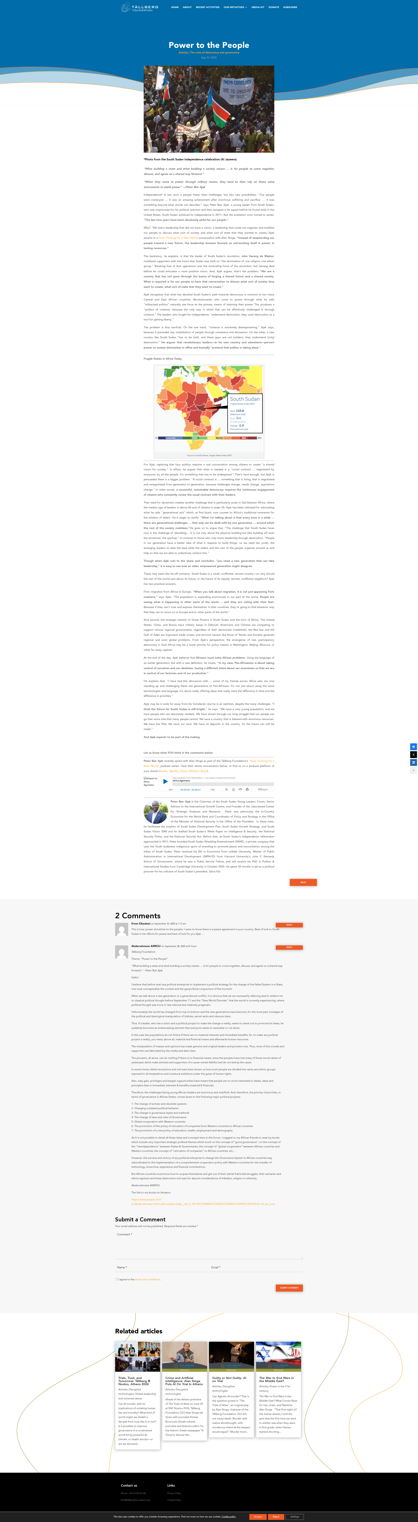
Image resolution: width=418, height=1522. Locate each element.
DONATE (274, 7)
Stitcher (193, 771)
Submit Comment (289, 1288)
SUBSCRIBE (290, 7)
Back (303, 882)
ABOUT (187, 7)
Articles (183, 52)
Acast (183, 771)
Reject (276, 1517)
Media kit (258, 7)
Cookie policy (229, 1517)
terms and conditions (147, 1279)
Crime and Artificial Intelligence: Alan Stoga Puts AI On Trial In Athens (184, 1381)
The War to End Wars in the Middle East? (276, 1380)
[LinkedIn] (413, 762)
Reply (289, 925)
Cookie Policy (174, 1500)
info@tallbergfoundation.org (135, 1500)
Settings (294, 1517)
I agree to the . (139, 1279)
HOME (175, 7)
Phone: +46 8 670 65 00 (133, 1493)
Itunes (163, 771)
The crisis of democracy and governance (214, 52)
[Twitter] (413, 754)
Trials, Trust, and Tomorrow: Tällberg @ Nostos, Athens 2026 (134, 1381)
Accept (258, 1517)
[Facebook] (413, 746)
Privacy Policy (174, 1493)
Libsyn (203, 771)
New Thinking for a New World (178, 238)
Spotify (173, 771)
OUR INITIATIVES (234, 7)
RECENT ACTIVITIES (207, 7)
